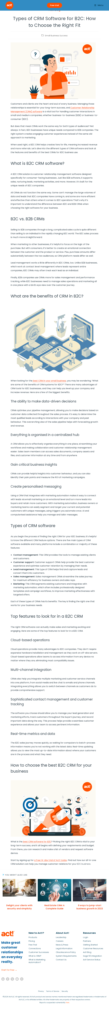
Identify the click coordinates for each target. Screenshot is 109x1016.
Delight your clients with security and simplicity (19, 907)
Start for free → (9, 969)
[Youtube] (17, 979)
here (67, 1002)
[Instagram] (21, 979)
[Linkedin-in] (3, 979)
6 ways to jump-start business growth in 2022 (89, 907)
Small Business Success (56, 35)
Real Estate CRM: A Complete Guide (54, 907)
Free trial (54, 5)
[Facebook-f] (7, 979)
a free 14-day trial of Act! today (50, 860)
